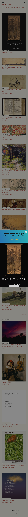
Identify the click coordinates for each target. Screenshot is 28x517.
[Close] (26, 232)
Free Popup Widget (14, 285)
